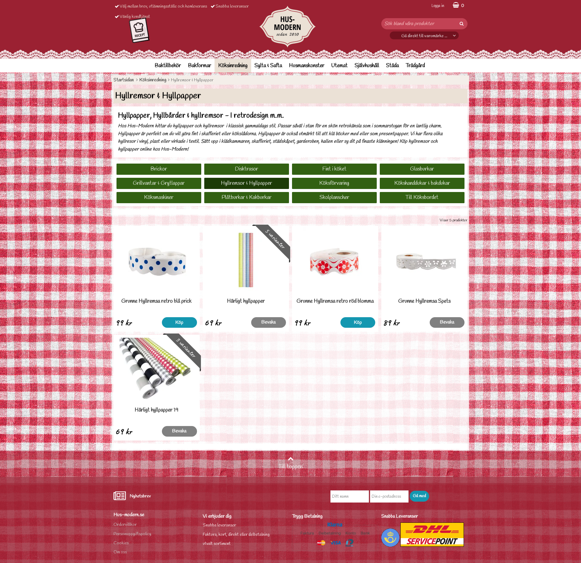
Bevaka (268, 322)
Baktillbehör (168, 65)
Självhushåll (367, 65)
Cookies (121, 543)
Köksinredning (233, 65)
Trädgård (415, 65)
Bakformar (199, 65)
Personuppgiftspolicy (132, 534)
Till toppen (290, 467)
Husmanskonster (306, 65)
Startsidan (123, 80)
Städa (392, 65)
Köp (179, 322)
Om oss (120, 552)
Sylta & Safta (268, 65)
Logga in (438, 5)
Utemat (339, 65)
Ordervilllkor (125, 525)
